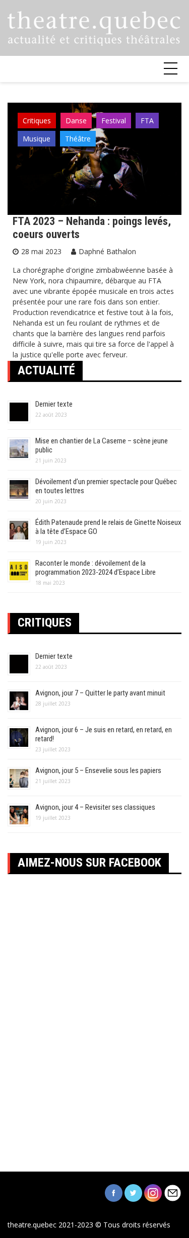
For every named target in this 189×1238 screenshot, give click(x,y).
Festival (113, 120)
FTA (147, 120)
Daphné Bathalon (107, 251)
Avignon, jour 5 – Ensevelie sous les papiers (98, 770)
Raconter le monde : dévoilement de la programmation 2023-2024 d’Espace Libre (95, 568)
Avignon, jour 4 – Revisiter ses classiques (95, 807)
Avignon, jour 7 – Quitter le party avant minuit (100, 693)
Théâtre (78, 138)
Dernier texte (54, 404)
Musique (36, 138)
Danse (76, 120)
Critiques (37, 120)
